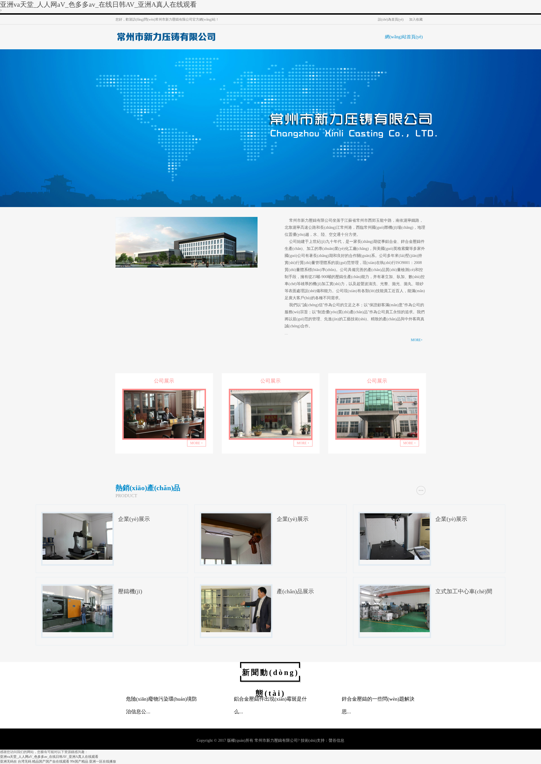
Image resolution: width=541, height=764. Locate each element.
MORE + (196, 443)
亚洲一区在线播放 (102, 761)
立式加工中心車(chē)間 (463, 591)
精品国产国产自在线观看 (50, 761)
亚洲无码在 (8, 761)
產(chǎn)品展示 (295, 591)
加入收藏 (416, 19)
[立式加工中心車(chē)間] (395, 630)
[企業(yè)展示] (77, 557)
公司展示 (164, 381)
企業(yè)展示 (134, 519)
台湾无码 (24, 761)
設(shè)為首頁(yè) (390, 19)
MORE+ (417, 340)
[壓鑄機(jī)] (77, 630)
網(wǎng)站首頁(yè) (404, 36)
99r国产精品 (79, 761)
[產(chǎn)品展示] (236, 630)
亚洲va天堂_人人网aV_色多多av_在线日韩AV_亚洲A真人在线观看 (98, 4)
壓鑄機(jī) (130, 591)
